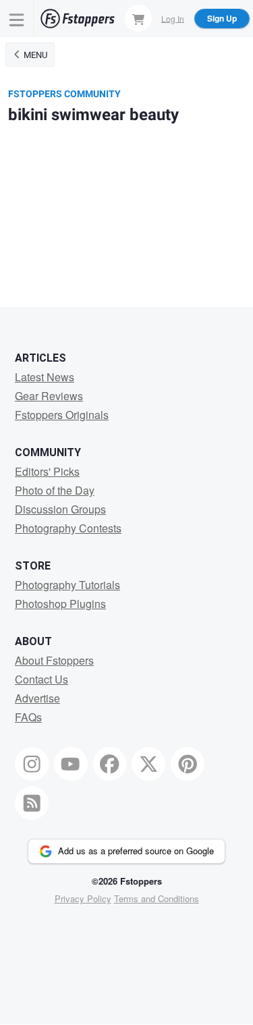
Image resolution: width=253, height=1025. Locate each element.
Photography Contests (68, 528)
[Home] (77, 18)
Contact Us (41, 679)
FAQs (28, 717)
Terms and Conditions (156, 898)
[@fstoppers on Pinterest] (187, 764)
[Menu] (17, 18)
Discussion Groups (60, 509)
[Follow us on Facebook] (110, 764)
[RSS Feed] (32, 803)
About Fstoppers (54, 660)
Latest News (44, 377)
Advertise (37, 698)
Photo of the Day (54, 490)
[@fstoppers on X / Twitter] (148, 764)
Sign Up (222, 18)
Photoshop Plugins (60, 603)
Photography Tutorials (67, 584)
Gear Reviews (49, 396)
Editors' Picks (47, 471)
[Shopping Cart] (138, 18)
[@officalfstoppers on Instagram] (32, 764)
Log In (172, 18)
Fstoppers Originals (62, 414)
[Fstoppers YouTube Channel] (71, 764)
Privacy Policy (83, 898)
